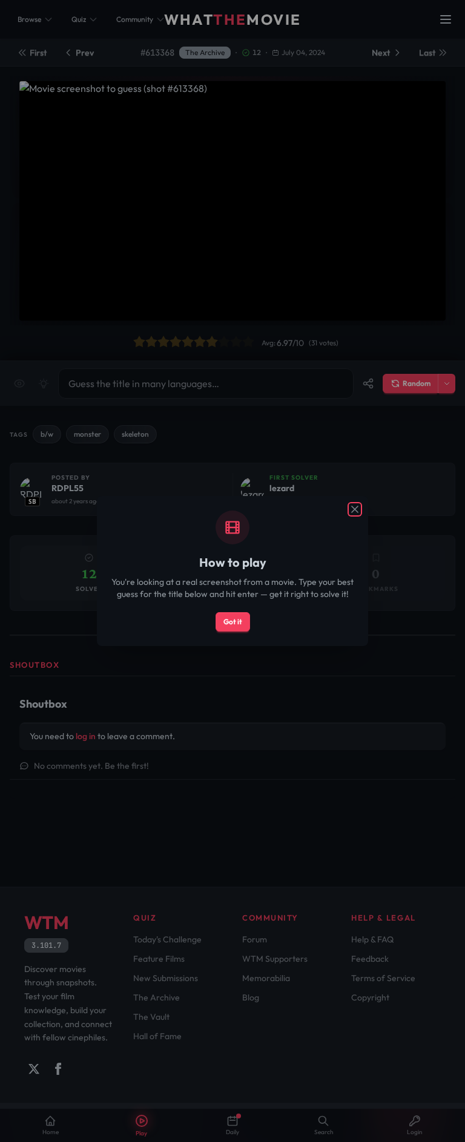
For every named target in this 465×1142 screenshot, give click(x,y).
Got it (232, 621)
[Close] (355, 509)
